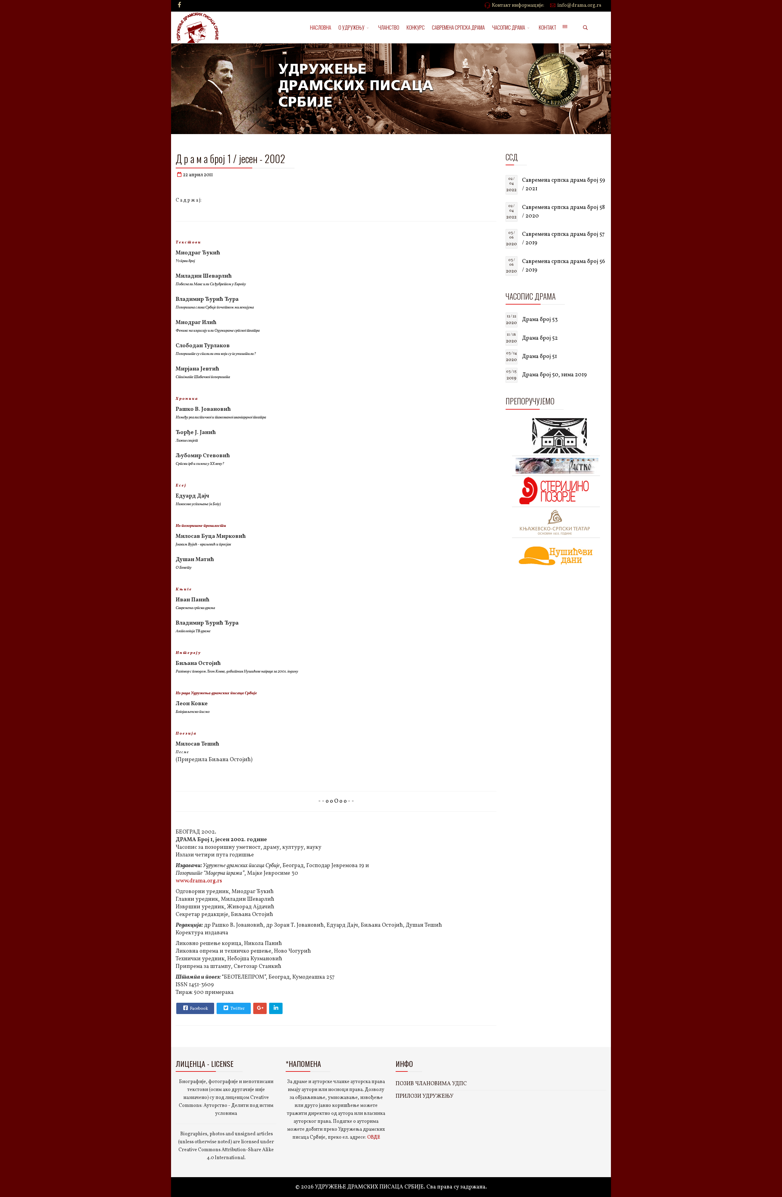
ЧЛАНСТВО (388, 27)
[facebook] (179, 5)
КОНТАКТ (547, 27)
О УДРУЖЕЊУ (351, 27)
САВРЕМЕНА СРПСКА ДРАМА (458, 27)
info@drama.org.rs (579, 5)
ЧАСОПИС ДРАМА (508, 27)
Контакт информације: (518, 5)
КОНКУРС (416, 27)
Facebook (198, 1009)
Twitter (237, 1009)
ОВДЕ (373, 1137)
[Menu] (565, 27)
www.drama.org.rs (199, 881)
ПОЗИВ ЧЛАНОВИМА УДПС (431, 1084)
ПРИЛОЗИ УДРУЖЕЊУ (425, 1096)
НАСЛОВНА (320, 27)
